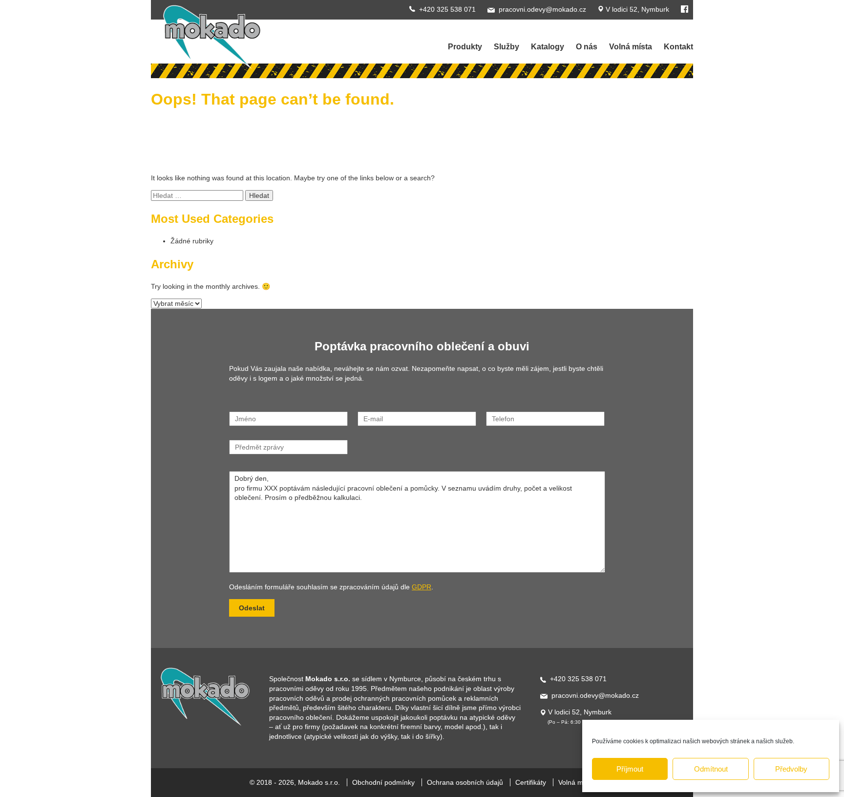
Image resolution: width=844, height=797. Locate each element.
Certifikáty (530, 782)
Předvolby (791, 769)
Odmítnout (711, 769)
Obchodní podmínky (383, 782)
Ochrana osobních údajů (465, 782)
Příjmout (629, 769)
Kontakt (678, 47)
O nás (586, 47)
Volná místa (630, 47)
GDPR (421, 587)
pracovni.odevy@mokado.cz (542, 9)
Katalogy (547, 47)
